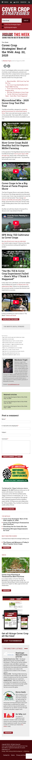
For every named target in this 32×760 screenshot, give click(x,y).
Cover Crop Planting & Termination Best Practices (16, 523)
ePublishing (26, 751)
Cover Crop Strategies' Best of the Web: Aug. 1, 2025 (15, 406)
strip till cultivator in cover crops (14, 351)
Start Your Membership (13, 641)
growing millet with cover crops (13, 341)
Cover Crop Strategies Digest (12, 24)
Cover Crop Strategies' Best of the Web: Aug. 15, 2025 (15, 397)
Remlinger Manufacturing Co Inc (21, 655)
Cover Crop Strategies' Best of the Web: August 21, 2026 (15, 519)
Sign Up (26, 20)
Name (4, 419)
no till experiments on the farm (13, 348)
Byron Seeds (21, 692)
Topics (6, 2)
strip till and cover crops (11, 349)
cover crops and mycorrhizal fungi (14, 337)
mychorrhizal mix (18, 344)
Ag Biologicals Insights (10, 27)
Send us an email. (11, 315)
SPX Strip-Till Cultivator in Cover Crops (17, 92)
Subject (4, 432)
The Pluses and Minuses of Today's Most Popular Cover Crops (16, 543)
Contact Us (6, 755)
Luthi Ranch (7, 344)
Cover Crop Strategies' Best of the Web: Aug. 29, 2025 (15, 402)
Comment (5, 439)
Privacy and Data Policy (22, 755)
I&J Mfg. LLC (21, 714)
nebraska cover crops (10, 346)
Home (13, 755)
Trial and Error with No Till (12, 353)
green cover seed (9, 339)
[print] (8, 66)
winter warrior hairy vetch (12, 354)
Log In (17, 2)
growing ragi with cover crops (13, 342)
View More (6, 547)
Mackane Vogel (7, 60)
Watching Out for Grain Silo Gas (15, 526)
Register (23, 2)
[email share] (5, 66)
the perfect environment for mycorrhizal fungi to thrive (14, 111)
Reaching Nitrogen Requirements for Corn (15, 529)
